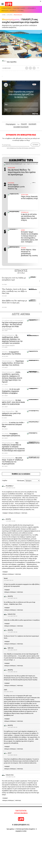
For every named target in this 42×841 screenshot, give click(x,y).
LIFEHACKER (31, 8)
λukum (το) (11, 614)
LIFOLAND (9, 14)
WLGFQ (8, 519)
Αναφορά (5, 513)
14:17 (9, 753)
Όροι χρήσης (10, 829)
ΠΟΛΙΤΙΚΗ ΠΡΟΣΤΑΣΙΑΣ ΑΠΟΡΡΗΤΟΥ (25, 148)
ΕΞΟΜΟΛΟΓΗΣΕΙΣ (6, 8)
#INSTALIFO (4, 10)
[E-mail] (34, 68)
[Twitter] (39, 55)
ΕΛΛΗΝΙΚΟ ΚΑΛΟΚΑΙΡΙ (21, 127)
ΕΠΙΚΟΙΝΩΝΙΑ (21, 813)
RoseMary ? (9, 486)
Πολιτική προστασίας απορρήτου (25, 829)
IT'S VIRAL (21, 10)
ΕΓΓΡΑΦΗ (35, 144)
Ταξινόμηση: (20, 480)
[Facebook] (37, 55)
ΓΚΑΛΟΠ (24, 124)
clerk (5, 690)
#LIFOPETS (13, 10)
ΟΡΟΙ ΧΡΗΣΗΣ (10, 148)
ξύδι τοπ (10, 648)
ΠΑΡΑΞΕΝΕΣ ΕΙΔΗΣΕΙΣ (19, 8)
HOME (3, 14)
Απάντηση (24, 513)
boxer (6, 578)
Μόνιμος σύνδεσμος (14, 513)
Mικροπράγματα (18, 14)
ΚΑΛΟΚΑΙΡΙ (32, 124)
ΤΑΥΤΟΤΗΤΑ (21, 811)
